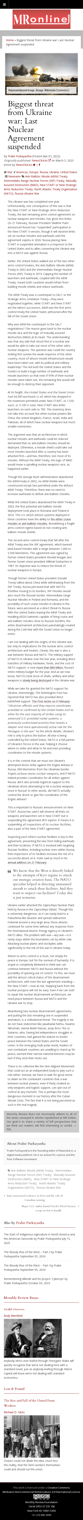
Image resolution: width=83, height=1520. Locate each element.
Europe (33, 172)
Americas (22, 172)
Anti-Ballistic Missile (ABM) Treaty (46, 176)
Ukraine (54, 172)
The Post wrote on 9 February (50, 701)
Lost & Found (14, 1388)
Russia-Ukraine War (27, 193)
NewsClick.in (23, 165)
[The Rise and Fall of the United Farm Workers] (32, 1436)
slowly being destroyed (37, 680)
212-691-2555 (43, 1515)
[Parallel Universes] (33, 1338)
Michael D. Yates (14, 1412)
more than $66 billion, (50, 667)
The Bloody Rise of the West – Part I (27, 1265)
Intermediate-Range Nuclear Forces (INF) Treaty (34, 180)
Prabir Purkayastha (19, 156)
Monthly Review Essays (21, 1297)
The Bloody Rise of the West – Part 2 (27, 1252)
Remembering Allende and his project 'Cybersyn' (34, 1279)
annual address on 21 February (27, 862)
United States (68, 172)
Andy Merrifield (13, 1316)
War (9, 172)
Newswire (14, 176)
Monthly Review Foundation (41, 1502)
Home (10, 40)
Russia (44, 172)
